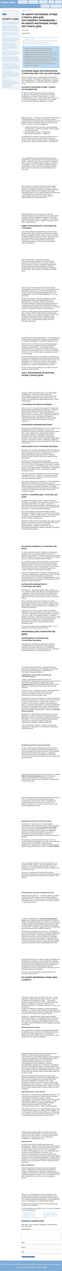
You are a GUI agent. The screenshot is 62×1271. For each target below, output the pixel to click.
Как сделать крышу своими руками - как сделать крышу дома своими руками (10, 53)
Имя (23, 1242)
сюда (44, 1267)
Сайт (23, 1252)
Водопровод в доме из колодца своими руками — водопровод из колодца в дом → (51, 1215)
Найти (4, 14)
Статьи (51, 2)
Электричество (56, 6)
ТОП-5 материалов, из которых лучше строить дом (41, 40)
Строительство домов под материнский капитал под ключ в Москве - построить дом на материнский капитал (10, 59)
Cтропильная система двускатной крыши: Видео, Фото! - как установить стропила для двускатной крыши (10, 46)
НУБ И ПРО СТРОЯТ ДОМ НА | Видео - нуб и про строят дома (9, 34)
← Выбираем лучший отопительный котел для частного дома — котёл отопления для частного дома (30, 1215)
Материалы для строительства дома (36, 42)
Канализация (33, 2)
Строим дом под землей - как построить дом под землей (10, 23)
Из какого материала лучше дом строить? (38, 44)
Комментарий (26, 1229)
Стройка (58, 2)
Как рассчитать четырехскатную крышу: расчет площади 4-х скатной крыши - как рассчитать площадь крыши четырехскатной (10, 83)
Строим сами (8, 2)
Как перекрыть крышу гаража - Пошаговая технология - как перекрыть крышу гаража (10, 40)
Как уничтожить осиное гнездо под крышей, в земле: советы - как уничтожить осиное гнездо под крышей (10, 28)
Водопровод (23, 2)
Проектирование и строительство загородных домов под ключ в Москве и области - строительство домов (10, 74)
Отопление (43, 2)
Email (24, 1247)
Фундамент (45, 6)
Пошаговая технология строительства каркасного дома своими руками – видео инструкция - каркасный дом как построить (11, 66)
